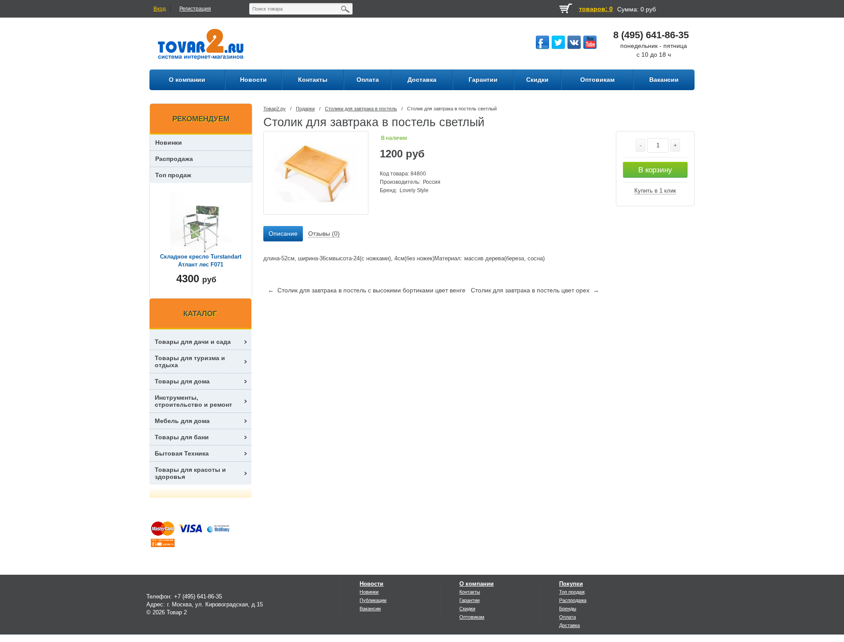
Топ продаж (173, 175)
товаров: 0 (596, 8)
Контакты (469, 592)
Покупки (571, 583)
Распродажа (174, 158)
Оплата (567, 617)
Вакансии (370, 608)
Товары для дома (182, 381)
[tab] (283, 234)
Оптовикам (471, 617)
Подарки (305, 108)
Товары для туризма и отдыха (190, 361)
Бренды (567, 608)
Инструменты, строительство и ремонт (193, 401)
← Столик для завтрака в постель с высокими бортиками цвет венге (367, 290)
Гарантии (469, 600)
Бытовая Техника (182, 453)
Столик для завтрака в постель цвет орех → (535, 290)
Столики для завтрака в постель (361, 108)
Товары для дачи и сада (193, 341)
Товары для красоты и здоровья (190, 473)
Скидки (467, 608)
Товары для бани (182, 437)
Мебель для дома (182, 420)
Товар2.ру (274, 108)
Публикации (373, 600)
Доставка (569, 625)
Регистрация (195, 9)
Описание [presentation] (283, 233)
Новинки (168, 142)
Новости (371, 583)
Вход (159, 9)
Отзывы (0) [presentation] (324, 233)
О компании (476, 583)
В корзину (655, 170)
